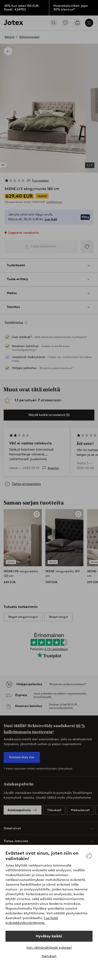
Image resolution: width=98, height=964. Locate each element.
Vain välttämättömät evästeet (49, 948)
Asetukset (49, 956)
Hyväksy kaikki (49, 936)
